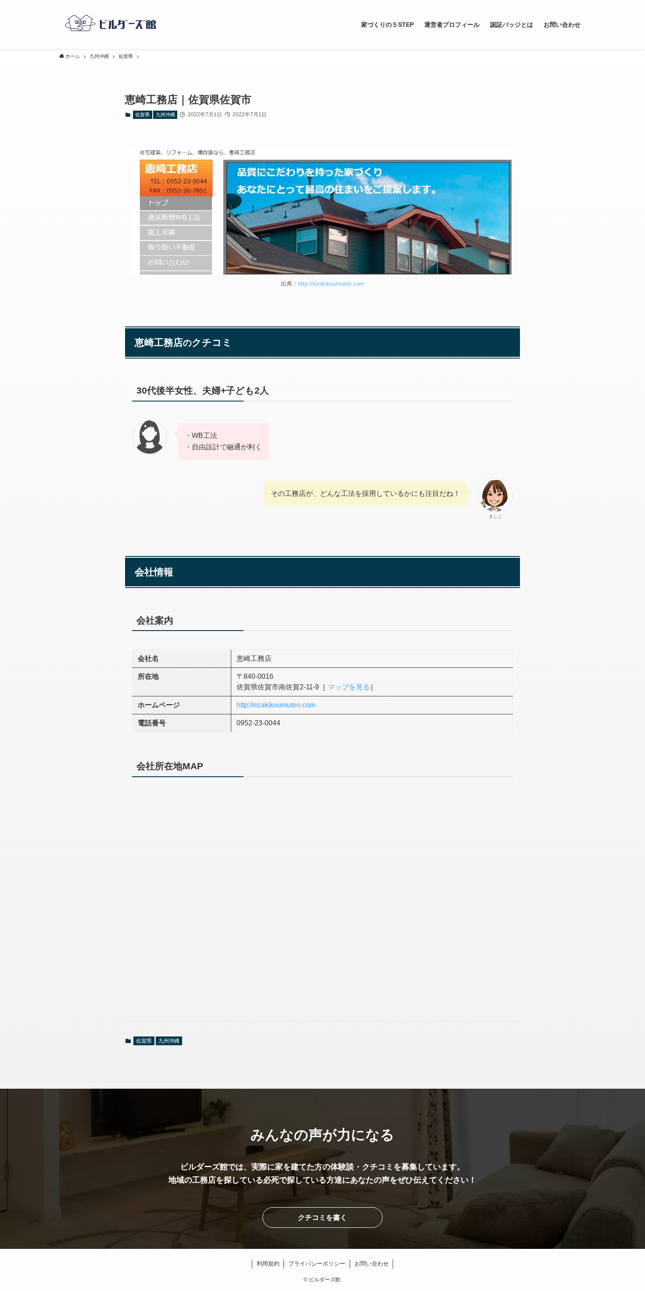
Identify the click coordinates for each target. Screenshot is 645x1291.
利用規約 (268, 1263)
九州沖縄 (165, 114)
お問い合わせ (372, 1263)
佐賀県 (142, 114)
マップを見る (349, 687)
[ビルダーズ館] (110, 24)
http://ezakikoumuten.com (331, 283)
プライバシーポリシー (316, 1263)
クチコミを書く (322, 1217)
